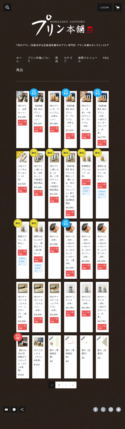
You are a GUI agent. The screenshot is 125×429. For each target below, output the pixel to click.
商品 (56, 59)
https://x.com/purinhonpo (103, 409)
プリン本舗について (39, 59)
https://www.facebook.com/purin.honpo (95, 409)
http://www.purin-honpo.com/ (118, 409)
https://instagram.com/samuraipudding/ (110, 409)
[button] (104, 7)
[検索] (7, 7)
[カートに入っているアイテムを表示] (118, 7)
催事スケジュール (87, 59)
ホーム (19, 59)
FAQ (106, 57)
